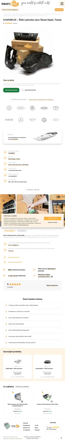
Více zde (10, 251)
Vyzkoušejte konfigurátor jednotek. (41, 99)
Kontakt (37, 430)
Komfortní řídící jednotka (47, 413)
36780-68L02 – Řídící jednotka (14, 368)
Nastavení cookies (52, 222)
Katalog (25, 423)
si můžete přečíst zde (23, 225)
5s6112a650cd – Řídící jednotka (44, 368)
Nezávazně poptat (11, 90)
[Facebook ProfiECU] (61, 438)
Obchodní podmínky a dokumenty (12, 438)
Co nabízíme (26, 430)
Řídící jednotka (18, 413)
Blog (36, 427)
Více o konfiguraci (13, 245)
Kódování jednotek (13, 257)
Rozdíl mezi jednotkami (15, 262)
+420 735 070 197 (30, 90)
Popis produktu (9, 231)
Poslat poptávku (59, 9)
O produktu (22, 231)
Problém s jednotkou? (10, 9)
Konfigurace (26, 425)
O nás (36, 425)
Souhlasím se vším (52, 218)
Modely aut (26, 427)
